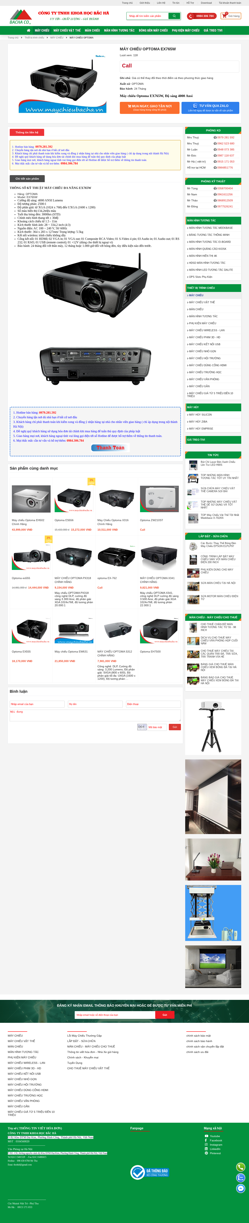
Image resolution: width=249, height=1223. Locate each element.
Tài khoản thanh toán (230, 3)
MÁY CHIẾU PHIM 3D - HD (204, 337)
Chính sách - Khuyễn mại (82, 1057)
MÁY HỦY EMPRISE (200, 428)
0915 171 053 (225, 161)
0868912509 (225, 200)
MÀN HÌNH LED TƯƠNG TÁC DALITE (210, 269)
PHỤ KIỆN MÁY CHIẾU (185, 30)
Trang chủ (127, 3)
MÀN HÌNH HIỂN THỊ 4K (202, 255)
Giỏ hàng (233, 15)
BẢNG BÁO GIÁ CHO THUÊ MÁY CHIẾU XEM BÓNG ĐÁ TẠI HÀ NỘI (220, 680)
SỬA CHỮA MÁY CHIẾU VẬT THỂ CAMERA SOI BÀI (218, 490)
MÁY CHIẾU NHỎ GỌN (202, 351)
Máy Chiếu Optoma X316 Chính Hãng (113, 522)
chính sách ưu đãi (197, 1052)
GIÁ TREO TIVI (213, 30)
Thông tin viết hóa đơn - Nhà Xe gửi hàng (92, 1052)
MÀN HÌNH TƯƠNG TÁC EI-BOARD (209, 241)
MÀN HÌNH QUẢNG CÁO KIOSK (207, 248)
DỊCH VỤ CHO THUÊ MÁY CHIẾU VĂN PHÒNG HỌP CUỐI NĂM (219, 640)
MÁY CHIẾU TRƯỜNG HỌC (205, 372)
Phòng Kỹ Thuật (213, 181)
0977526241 (225, 206)
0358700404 (225, 188)
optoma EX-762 (107, 578)
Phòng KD (213, 130)
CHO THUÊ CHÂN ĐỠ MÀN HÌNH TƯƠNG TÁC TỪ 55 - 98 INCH (218, 627)
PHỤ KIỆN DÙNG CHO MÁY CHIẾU (217, 571)
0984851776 (225, 167)
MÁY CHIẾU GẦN (199, 386)
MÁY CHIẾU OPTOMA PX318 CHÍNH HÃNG (73, 580)
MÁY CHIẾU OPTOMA (82, 37)
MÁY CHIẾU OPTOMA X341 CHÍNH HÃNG (157, 580)
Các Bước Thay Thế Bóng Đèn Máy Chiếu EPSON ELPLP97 (218, 545)
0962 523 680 (225, 143)
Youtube (215, 1136)
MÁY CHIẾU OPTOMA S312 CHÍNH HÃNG (114, 653)
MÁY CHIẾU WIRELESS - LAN (206, 330)
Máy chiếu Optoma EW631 (71, 651)
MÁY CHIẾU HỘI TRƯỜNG (204, 358)
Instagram (216, 1144)
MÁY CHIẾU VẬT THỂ (67, 30)
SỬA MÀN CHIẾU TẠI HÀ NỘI (218, 583)
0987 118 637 (225, 155)
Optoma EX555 (21, 651)
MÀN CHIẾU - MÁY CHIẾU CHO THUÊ (213, 617)
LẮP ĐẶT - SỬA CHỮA (213, 536)
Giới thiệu (145, 3)
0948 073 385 (225, 149)
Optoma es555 (21, 578)
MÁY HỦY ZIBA (197, 421)
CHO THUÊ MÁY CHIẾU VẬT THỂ (88, 1068)
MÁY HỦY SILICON (200, 414)
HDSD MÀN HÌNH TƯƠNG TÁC (206, 262)
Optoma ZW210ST (151, 520)
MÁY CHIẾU (42, 30)
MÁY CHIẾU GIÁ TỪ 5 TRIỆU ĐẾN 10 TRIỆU (210, 395)
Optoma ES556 (64, 520)
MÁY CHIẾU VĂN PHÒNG (203, 379)
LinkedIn (215, 1148)
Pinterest (215, 1153)
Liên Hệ (161, 3)
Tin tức (176, 3)
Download (206, 3)
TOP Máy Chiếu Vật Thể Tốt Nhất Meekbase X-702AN (220, 516)
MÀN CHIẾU (92, 30)
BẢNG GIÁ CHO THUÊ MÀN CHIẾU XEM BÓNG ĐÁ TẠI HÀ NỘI (219, 667)
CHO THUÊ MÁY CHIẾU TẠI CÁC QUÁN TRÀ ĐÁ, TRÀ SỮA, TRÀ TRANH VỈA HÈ (219, 653)
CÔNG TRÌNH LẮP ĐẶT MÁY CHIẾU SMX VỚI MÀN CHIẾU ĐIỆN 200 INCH (218, 559)
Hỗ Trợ (190, 3)
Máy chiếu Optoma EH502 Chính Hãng (28, 522)
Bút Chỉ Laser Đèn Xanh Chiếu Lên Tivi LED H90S (218, 463)
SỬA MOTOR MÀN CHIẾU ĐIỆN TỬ (219, 598)
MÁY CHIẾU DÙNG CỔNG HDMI (207, 365)
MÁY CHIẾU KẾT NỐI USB (204, 344)
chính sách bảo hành (199, 1041)
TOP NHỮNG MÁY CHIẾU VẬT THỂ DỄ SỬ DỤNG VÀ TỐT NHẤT (219, 504)
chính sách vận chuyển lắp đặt (205, 1046)
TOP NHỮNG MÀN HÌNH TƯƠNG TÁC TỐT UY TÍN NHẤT (220, 477)
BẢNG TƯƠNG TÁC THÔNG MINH (208, 234)
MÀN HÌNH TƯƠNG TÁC (119, 30)
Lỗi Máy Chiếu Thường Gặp (84, 1035)
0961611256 (225, 194)
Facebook (216, 1140)
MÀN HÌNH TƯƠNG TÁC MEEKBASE (210, 227)
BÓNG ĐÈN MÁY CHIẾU (153, 30)
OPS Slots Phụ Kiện (200, 276)
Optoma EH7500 (150, 651)
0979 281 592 (225, 137)
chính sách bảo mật (198, 1035)
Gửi (175, 727)
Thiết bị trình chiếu (34, 37)
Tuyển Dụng (74, 1062)
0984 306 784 (205, 15)
